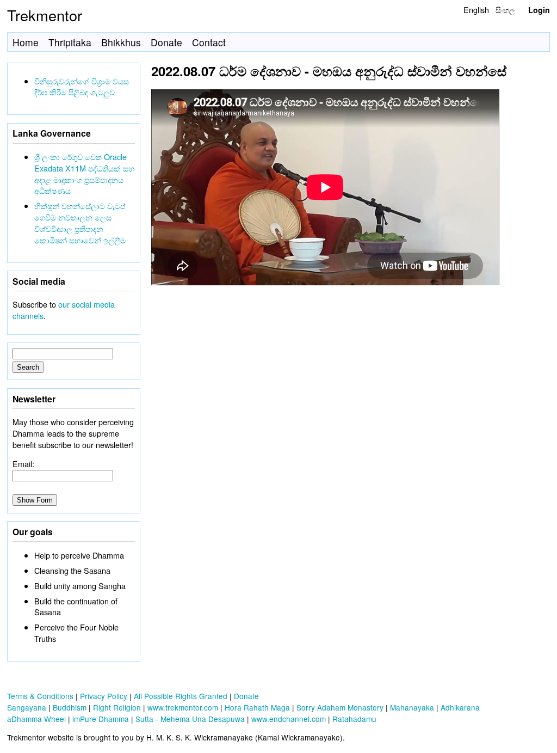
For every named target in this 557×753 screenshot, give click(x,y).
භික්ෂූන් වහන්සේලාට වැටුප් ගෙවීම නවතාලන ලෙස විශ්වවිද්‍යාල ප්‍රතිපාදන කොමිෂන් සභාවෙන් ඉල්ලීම (80, 222)
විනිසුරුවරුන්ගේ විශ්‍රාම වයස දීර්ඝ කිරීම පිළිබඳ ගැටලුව (81, 86)
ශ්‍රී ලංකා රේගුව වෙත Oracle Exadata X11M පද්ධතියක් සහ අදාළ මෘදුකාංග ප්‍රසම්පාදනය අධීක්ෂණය (84, 173)
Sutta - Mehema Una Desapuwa (190, 718)
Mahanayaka (412, 707)
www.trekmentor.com (182, 707)
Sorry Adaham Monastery (339, 707)
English (476, 9)
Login (539, 9)
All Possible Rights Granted (180, 695)
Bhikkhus (121, 42)
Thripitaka (69, 42)
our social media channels (64, 309)
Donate (166, 42)
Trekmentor (44, 15)
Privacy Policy (103, 695)
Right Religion (117, 707)
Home (26, 42)
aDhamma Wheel (36, 718)
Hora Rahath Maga (257, 707)
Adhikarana (460, 707)
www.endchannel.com (288, 718)
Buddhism (69, 707)
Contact (209, 42)
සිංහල (505, 9)
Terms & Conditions (40, 695)
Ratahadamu (354, 718)
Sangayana (26, 707)
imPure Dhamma (100, 718)
